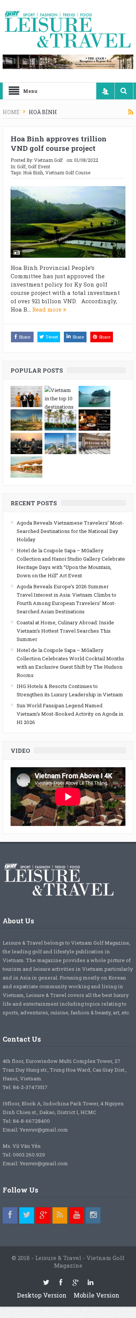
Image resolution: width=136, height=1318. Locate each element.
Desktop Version (41, 1295)
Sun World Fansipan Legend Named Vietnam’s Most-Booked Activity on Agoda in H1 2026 (70, 714)
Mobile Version (96, 1295)
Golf (21, 166)
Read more (47, 309)
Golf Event (39, 166)
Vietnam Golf (48, 160)
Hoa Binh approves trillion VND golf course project (59, 143)
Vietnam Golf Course (67, 172)
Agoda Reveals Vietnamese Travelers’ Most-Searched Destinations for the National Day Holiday (70, 531)
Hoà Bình (33, 172)
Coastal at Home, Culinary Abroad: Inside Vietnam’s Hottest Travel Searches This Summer (65, 631)
